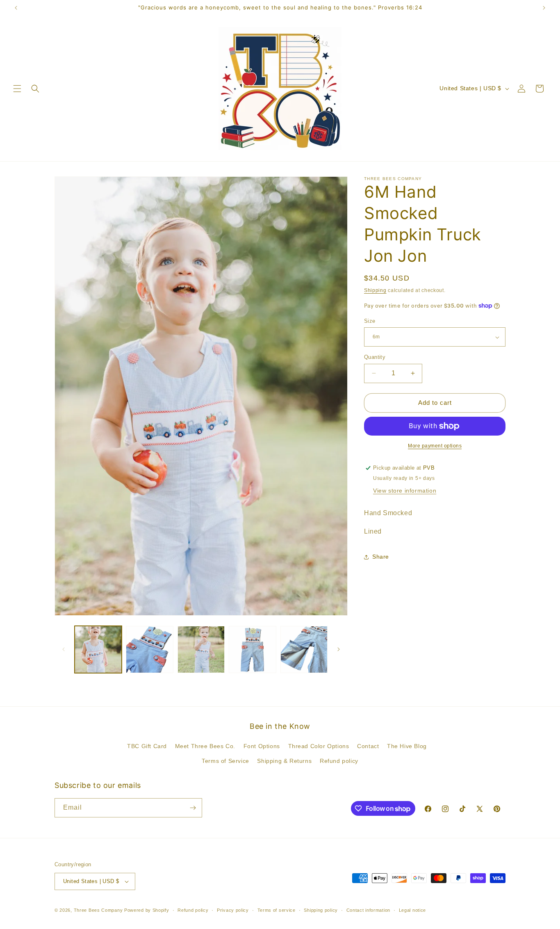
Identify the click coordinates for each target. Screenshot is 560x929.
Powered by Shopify (146, 910)
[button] (17, 89)
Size (370, 321)
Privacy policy (233, 909)
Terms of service (276, 909)
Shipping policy (321, 909)
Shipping (375, 290)
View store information (404, 490)
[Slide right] (339, 649)
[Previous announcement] (16, 8)
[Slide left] (64, 649)
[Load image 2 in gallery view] (149, 649)
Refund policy (339, 761)
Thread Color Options (318, 746)
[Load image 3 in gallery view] (201, 649)
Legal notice (412, 909)
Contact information (368, 909)
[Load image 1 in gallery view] (98, 649)
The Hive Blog (407, 746)
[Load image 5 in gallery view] (304, 649)
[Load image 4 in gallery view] (252, 649)
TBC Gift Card (147, 746)
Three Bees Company (98, 910)
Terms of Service (225, 761)
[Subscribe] (193, 807)
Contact (368, 746)
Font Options (262, 746)
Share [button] (380, 556)
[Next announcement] (544, 8)
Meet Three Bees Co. (205, 746)
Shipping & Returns (284, 761)
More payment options (435, 446)
